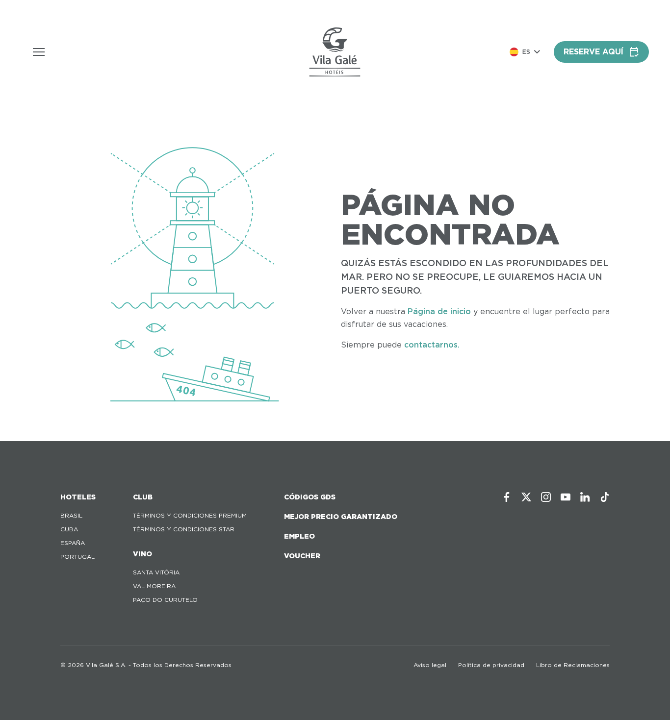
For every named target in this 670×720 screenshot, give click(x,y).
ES (526, 51)
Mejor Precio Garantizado (340, 517)
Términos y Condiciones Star (183, 529)
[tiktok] (605, 497)
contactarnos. (432, 344)
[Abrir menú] (39, 52)
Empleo (299, 536)
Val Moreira (154, 586)
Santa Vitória (156, 572)
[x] (526, 497)
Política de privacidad (491, 665)
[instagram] (546, 497)
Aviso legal (429, 665)
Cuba (69, 529)
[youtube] (565, 497)
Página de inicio (439, 311)
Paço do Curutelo (165, 599)
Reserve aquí (593, 51)
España (72, 542)
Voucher (302, 556)
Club (143, 497)
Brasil (71, 515)
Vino (142, 554)
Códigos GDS (309, 497)
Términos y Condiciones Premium (190, 515)
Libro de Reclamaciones (573, 665)
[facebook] (507, 497)
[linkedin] (585, 497)
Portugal (77, 556)
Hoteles (78, 497)
